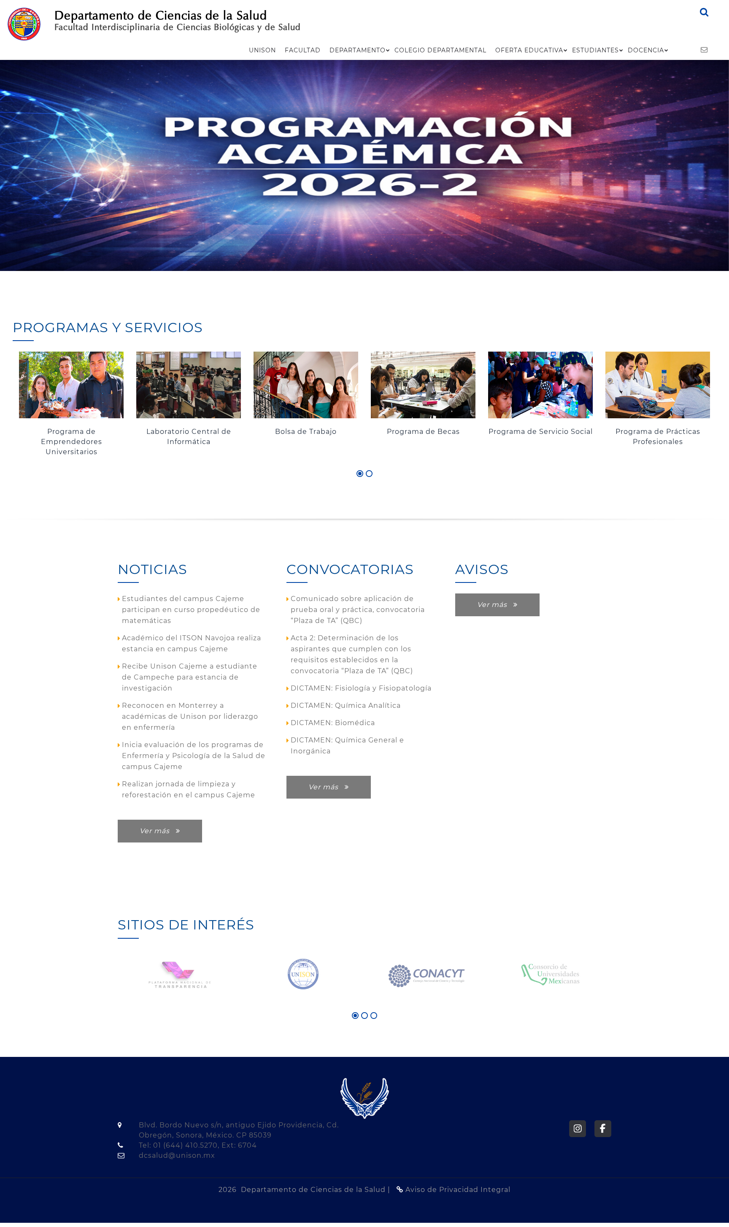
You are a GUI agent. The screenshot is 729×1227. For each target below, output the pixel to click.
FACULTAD (303, 50)
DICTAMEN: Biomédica (333, 723)
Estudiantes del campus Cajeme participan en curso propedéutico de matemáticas (191, 610)
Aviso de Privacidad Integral (456, 1190)
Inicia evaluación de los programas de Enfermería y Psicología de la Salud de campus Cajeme (193, 756)
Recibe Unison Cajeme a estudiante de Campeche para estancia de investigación (189, 677)
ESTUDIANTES (595, 50)
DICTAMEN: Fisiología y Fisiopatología (361, 688)
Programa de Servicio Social (541, 432)
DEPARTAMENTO (357, 50)
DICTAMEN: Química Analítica (346, 706)
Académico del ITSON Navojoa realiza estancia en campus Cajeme (191, 643)
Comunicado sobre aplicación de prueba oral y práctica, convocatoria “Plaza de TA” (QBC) (358, 610)
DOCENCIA (646, 50)
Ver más (158, 831)
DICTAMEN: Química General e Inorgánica (347, 745)
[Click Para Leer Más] (305, 385)
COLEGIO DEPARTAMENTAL (440, 50)
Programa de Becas (423, 432)
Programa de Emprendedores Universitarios (71, 442)
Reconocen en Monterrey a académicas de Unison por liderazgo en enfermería (190, 716)
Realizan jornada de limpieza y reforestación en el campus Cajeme (188, 789)
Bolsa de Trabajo (306, 432)
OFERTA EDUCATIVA (529, 50)
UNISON (262, 50)
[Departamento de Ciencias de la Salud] (24, 23)
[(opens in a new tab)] (364, 165)
